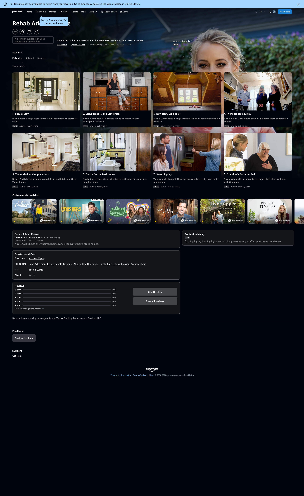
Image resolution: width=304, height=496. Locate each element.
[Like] (22, 31)
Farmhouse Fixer (175, 211)
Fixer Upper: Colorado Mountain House (222, 211)
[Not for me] (29, 31)
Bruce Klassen (122, 264)
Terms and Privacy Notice (121, 375)
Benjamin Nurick (72, 264)
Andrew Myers (36, 258)
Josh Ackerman (37, 264)
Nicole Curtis (184, 41)
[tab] (17, 58)
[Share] (36, 31)
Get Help (17, 355)
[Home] (17, 12)
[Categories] (269, 12)
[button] (29, 309)
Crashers (81, 211)
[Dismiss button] (298, 4)
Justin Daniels (54, 264)
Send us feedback (140, 375)
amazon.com (88, 3)
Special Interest (78, 45)
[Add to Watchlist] (15, 31)
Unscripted (62, 45)
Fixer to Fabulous (34, 211)
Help (151, 375)
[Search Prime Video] (255, 12)
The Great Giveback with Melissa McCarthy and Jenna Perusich (128, 211)
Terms (59, 318)
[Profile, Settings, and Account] (274, 12)
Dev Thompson (90, 264)
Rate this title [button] (155, 291)
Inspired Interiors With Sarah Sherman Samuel (269, 211)
